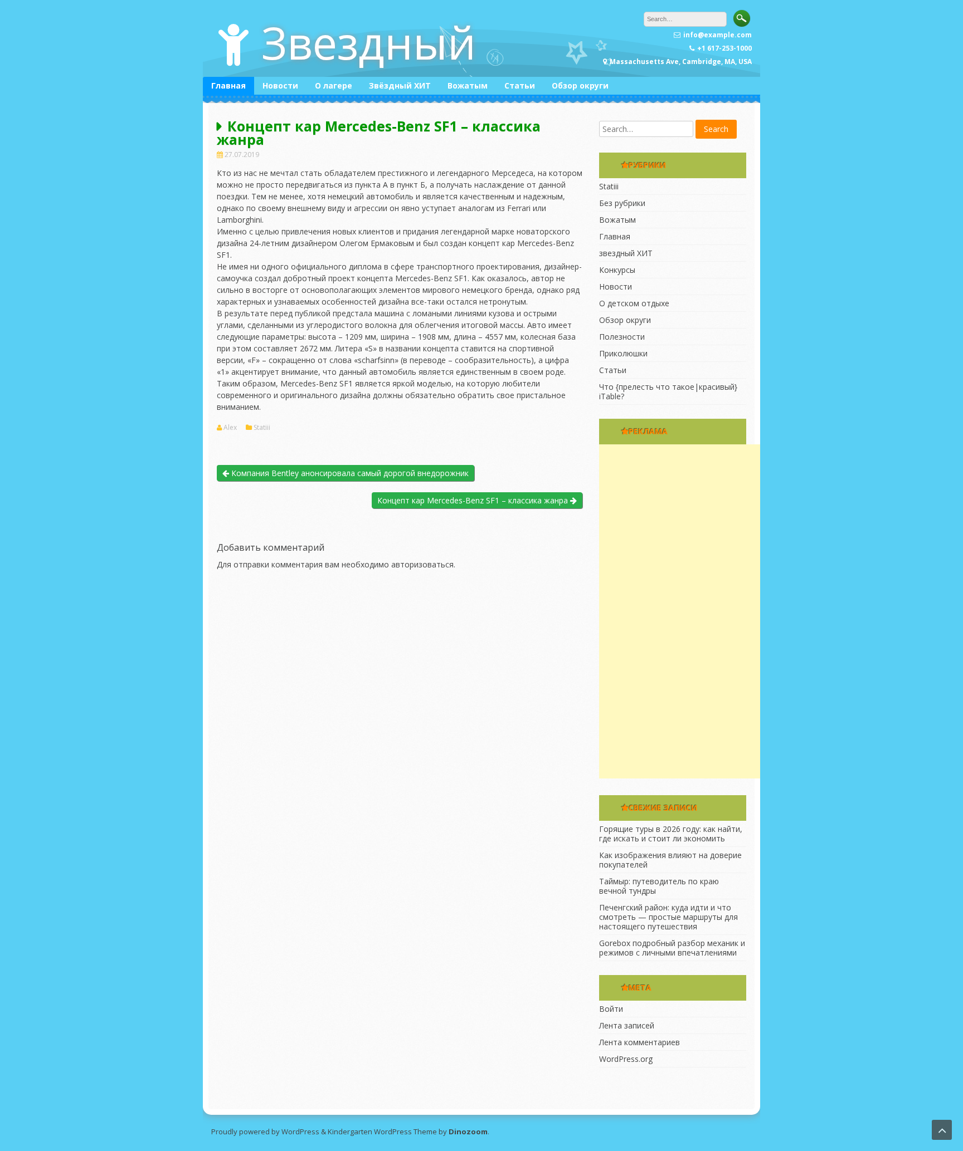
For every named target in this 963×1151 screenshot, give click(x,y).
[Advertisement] (682, 611)
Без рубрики (622, 203)
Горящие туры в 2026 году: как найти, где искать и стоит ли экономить (670, 834)
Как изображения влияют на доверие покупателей (670, 860)
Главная (228, 85)
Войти (611, 1008)
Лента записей (626, 1025)
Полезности (622, 336)
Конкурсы (617, 270)
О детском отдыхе (634, 303)
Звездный (368, 42)
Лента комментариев (639, 1042)
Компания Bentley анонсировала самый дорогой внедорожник (349, 473)
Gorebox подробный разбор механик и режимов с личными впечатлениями (672, 948)
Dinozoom (468, 1131)
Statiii (262, 428)
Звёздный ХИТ (400, 85)
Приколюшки (623, 353)
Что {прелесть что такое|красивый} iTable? (668, 391)
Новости (280, 85)
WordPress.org (626, 1059)
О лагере (333, 85)
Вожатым (468, 85)
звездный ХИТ (626, 253)
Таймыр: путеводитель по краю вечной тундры (659, 886)
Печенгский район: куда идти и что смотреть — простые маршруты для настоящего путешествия (668, 917)
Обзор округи (580, 85)
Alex (230, 428)
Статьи (519, 85)
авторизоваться (422, 564)
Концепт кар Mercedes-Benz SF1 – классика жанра (473, 500)
